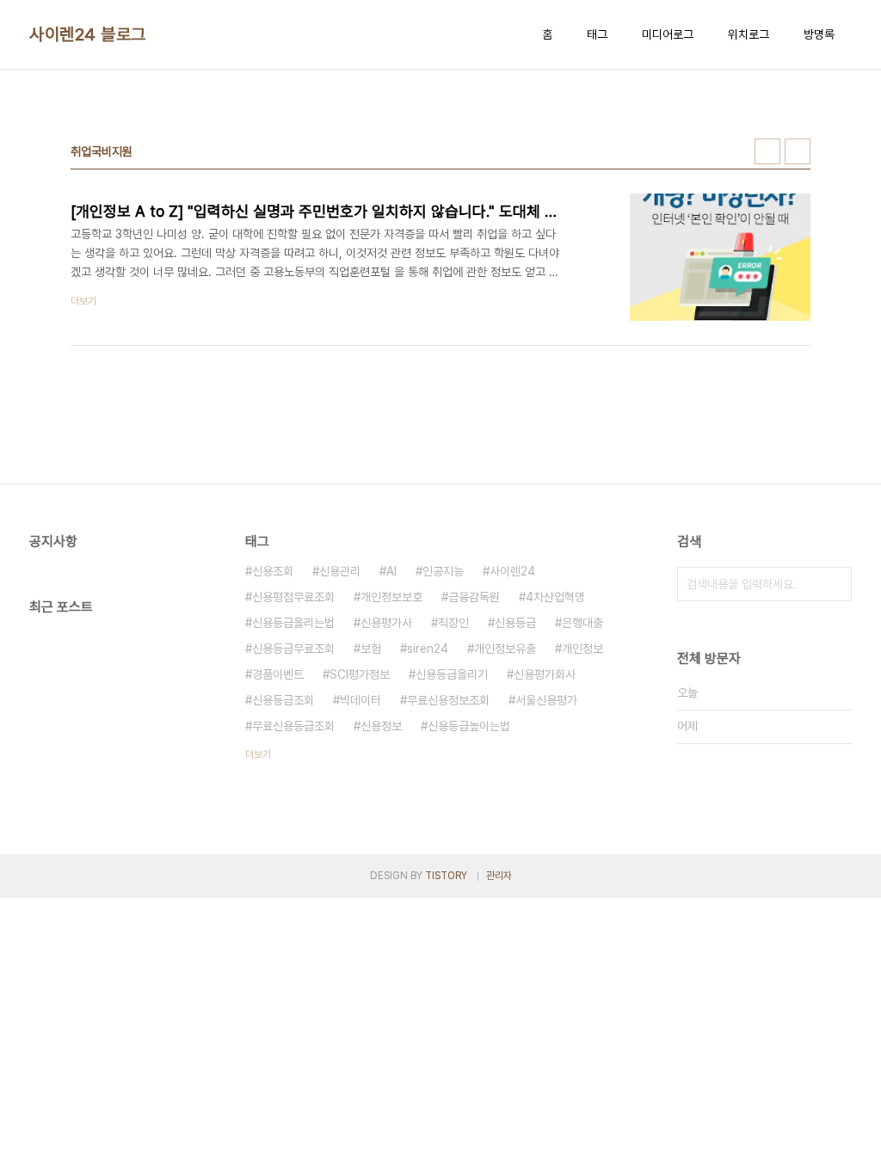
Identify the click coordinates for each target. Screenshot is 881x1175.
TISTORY (446, 876)
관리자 (499, 876)
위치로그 (748, 34)
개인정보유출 (505, 648)
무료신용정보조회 (448, 700)
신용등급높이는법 (469, 726)
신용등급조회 (283, 700)
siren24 (427, 648)
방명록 (819, 34)
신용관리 (339, 571)
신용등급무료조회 (293, 648)
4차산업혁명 (555, 597)
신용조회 (272, 571)
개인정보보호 (391, 597)
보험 (370, 648)
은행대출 (582, 623)
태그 (597, 34)
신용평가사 (386, 623)
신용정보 (381, 726)
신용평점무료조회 (293, 597)
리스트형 (797, 151)
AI (391, 571)
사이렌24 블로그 (87, 34)
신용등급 (515, 623)
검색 (834, 584)
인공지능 (443, 571)
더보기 (258, 754)
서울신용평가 (546, 700)
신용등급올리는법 (293, 623)
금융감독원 (474, 597)
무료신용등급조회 (293, 726)
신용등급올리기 (452, 674)
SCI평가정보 (360, 674)
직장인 (453, 623)
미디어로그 (667, 34)
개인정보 (582, 648)
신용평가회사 (545, 674)
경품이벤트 (278, 674)
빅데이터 (360, 700)
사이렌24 (512, 571)
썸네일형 (767, 151)
